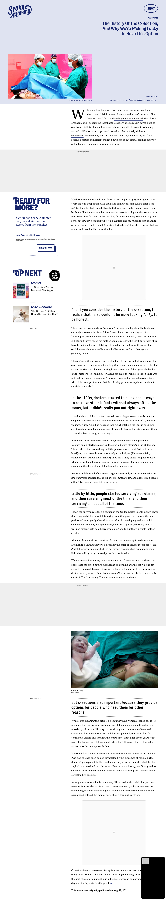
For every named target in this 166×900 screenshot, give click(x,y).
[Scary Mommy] (19, 11)
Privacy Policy (19, 240)
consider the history (106, 309)
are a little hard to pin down (118, 361)
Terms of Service (48, 239)
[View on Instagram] (114, 267)
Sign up (43, 247)
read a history (80, 416)
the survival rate (88, 512)
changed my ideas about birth (119, 140)
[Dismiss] (162, 859)
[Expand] (144, 859)
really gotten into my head (128, 118)
